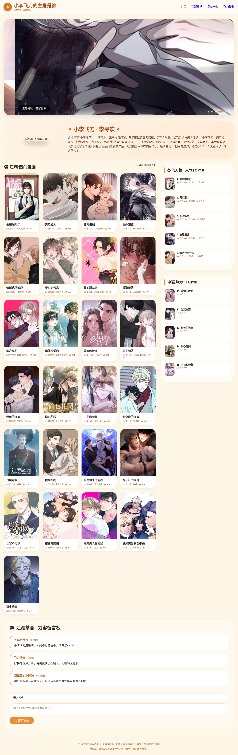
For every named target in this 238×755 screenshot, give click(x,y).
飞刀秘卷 (229, 7)
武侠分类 (212, 7)
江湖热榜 (196, 7)
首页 (183, 7)
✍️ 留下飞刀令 (21, 720)
